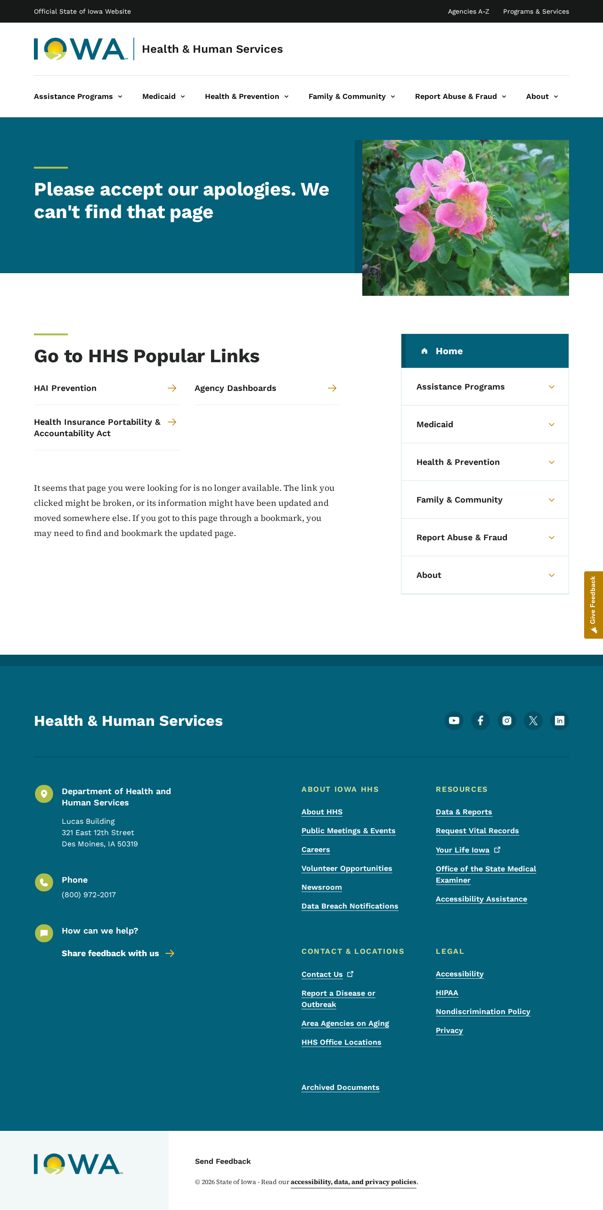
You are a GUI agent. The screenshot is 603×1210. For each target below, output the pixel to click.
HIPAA (447, 992)
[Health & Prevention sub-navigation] (286, 96)
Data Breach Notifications (350, 905)
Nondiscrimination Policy (483, 1011)
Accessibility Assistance (481, 898)
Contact (322, 974)
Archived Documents (341, 1087)
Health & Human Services (212, 49)
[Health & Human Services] (81, 49)
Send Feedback (223, 1161)
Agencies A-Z (468, 11)
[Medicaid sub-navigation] (183, 96)
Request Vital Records (477, 830)
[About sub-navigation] (556, 96)
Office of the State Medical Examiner (486, 874)
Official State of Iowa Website (82, 11)
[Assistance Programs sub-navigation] (120, 96)
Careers (316, 849)
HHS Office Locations (342, 1042)
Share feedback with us (110, 953)
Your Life (462, 849)
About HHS (322, 811)
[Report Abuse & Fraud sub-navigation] (504, 96)
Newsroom (322, 887)
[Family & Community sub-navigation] (393, 96)
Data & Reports (464, 811)
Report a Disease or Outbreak (338, 999)
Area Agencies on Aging (345, 1023)
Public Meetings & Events (349, 830)
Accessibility (460, 973)
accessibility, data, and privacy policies (353, 1181)
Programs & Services (536, 11)
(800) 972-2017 (89, 894)
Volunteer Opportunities (347, 868)
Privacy (449, 1030)
